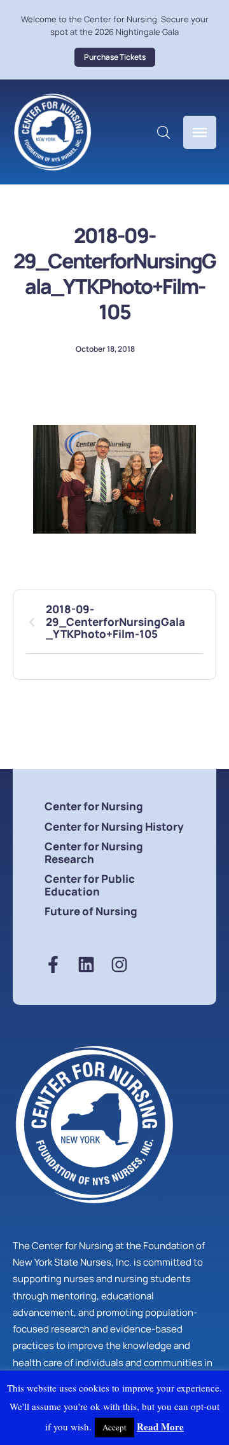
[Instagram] (119, 964)
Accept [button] (114, 1427)
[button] (114, 57)
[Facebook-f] (53, 964)
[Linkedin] (86, 964)
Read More (160, 1427)
